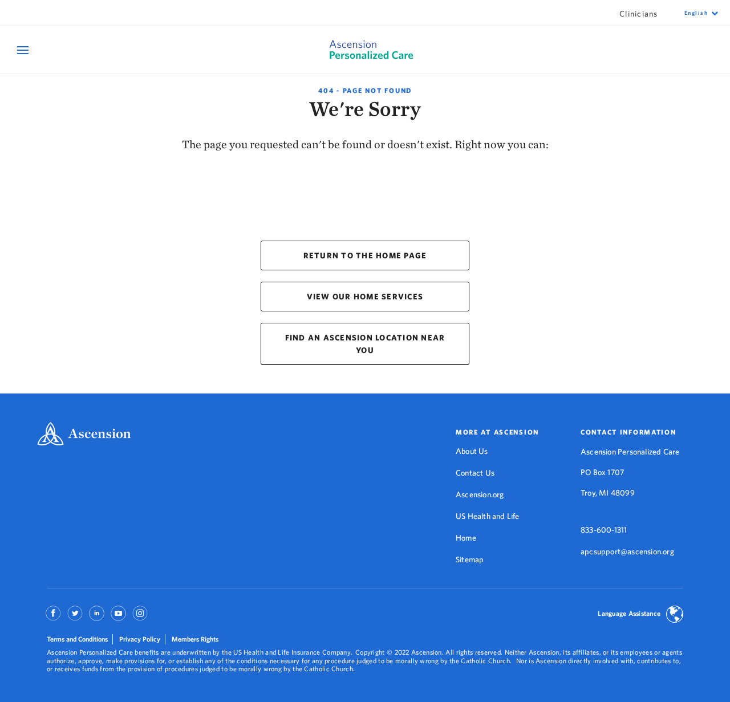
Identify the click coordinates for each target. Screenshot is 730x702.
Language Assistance (629, 613)
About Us (472, 451)
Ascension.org (480, 494)
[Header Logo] (365, 50)
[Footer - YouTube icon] (118, 617)
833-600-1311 (604, 530)
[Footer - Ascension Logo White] (84, 435)
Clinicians (638, 14)
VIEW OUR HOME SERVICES (365, 296)
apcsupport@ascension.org (627, 551)
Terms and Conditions (77, 639)
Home (466, 538)
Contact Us (475, 473)
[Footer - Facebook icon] (53, 617)
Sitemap (470, 559)
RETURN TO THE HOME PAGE (365, 255)
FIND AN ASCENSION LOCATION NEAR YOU (365, 343)
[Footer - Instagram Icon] (140, 617)
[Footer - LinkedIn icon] (96, 617)
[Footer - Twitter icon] (75, 617)
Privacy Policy (139, 639)
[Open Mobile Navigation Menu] (24, 50)
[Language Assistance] (674, 615)
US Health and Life (488, 516)
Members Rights (195, 639)
